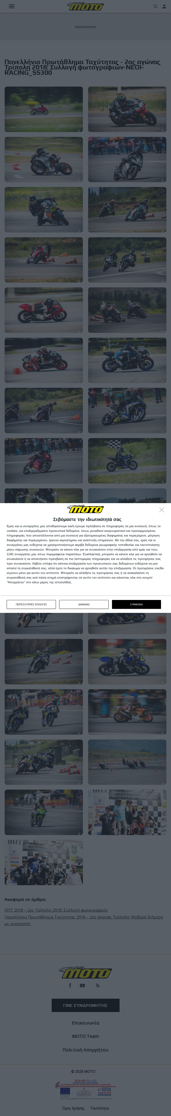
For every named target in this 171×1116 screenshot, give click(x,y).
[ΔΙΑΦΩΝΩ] (163, 511)
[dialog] (85, 558)
